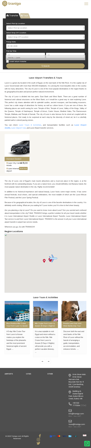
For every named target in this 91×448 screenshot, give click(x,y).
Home (11, 57)
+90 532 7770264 (76, 404)
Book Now (23, 168)
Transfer (13, 15)
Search (46, 66)
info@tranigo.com (76, 414)
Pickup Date (11, 42)
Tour (25, 15)
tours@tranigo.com (77, 424)
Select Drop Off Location (16, 33)
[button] (53, 258)
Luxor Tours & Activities (30, 125)
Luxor (18, 57)
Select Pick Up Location (15, 23)
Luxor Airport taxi (18, 128)
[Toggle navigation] (86, 4)
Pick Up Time (11, 51)
